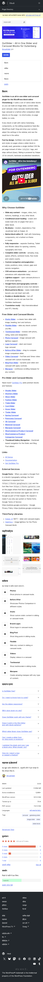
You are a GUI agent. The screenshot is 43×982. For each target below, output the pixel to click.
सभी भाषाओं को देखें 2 (35, 810)
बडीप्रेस (5, 944)
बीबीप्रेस (5, 941)
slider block (36, 823)
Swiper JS (9, 519)
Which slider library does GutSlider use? (17, 731)
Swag (26, 927)
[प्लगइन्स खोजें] (24, 22)
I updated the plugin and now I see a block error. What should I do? (15, 746)
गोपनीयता (5, 909)
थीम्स (24, 902)
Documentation (11, 460)
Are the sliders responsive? (12, 704)
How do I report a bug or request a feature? (10, 754)
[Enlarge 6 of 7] (38, 559)
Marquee (9, 369)
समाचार (4, 902)
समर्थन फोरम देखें (7, 885)
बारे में (3, 898)
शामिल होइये (26, 916)
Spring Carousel (12, 415)
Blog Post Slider (11, 363)
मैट (4, 937)
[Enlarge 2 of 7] (18, 559)
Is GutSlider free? (8, 691)
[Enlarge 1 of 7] (18, 537)
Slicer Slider (10, 397)
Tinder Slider (10, 412)
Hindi (9, 954)
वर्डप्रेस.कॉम (7, 933)
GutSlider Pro (17, 383)
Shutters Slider (11, 394)
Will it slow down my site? (12, 711)
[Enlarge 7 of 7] (38, 566)
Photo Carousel (11, 338)
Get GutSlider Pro (12, 463)
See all (38, 865)
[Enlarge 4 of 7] (38, 537)
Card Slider (10, 406)
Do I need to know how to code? (15, 698)
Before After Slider (13, 350)
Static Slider (10, 319)
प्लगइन (25, 905)
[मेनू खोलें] (39, 3)
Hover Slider (10, 409)
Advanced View (8, 830)
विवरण (6, 63)
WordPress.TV (8, 927)
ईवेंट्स (24, 919)
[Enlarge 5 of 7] (38, 544)
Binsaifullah (6, 49)
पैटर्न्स (24, 909)
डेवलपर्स (4, 923)
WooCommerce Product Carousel (19, 431)
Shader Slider (10, 391)
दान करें (26, 923)
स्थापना (6, 74)
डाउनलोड (6, 55)
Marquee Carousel (13, 428)
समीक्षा (6, 68)
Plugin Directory (7, 9)
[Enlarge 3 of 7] (18, 570)
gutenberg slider (35, 815)
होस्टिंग (4, 905)
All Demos (9, 457)
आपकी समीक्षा (6, 865)
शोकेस (24, 898)
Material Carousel (12, 425)
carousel (25, 815)
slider (38, 819)
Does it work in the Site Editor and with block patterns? (13, 724)
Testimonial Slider (12, 332)
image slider (31, 819)
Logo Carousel (11, 344)
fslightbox (9, 522)
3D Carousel (10, 422)
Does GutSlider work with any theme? (16, 717)
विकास (6, 79)
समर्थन (6, 84)
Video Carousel (11, 356)
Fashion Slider (11, 400)
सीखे (3, 916)
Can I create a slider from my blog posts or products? (12, 738)
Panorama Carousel (13, 418)
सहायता (4, 919)
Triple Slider (10, 403)
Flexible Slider (11, 325)
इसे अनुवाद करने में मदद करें (33, 15)
